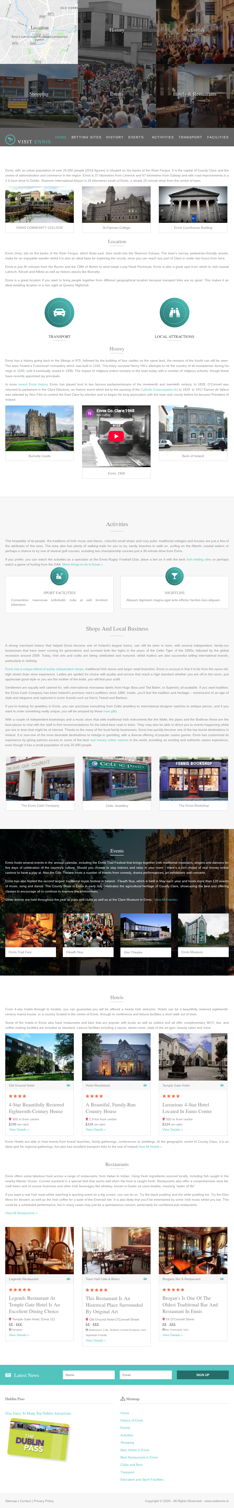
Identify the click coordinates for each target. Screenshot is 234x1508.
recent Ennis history (33, 384)
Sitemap (11, 1501)
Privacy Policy (44, 1501)
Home (61, 137)
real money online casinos (109, 740)
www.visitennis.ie (217, 1501)
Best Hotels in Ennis (134, 1450)
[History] (117, 63)
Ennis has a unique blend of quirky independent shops (44, 669)
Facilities (218, 137)
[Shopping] (39, 127)
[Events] (117, 127)
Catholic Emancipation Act (159, 389)
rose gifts (110, 711)
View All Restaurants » (21, 1213)
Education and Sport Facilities (141, 1479)
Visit (33, 142)
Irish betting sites (199, 559)
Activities (163, 137)
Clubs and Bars (131, 1464)
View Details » (19, 1129)
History (115, 137)
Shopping (127, 1442)
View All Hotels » (150, 1146)
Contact (25, 1501)
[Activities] (195, 63)
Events (136, 137)
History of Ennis (131, 1420)
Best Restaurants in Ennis (139, 1457)
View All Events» (166, 899)
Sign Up (202, 1375)
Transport (190, 137)
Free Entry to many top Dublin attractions (38, 1413)
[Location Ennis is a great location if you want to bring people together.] (39, 63)
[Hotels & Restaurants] (195, 127)
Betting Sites (86, 137)
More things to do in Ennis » (82, 564)
